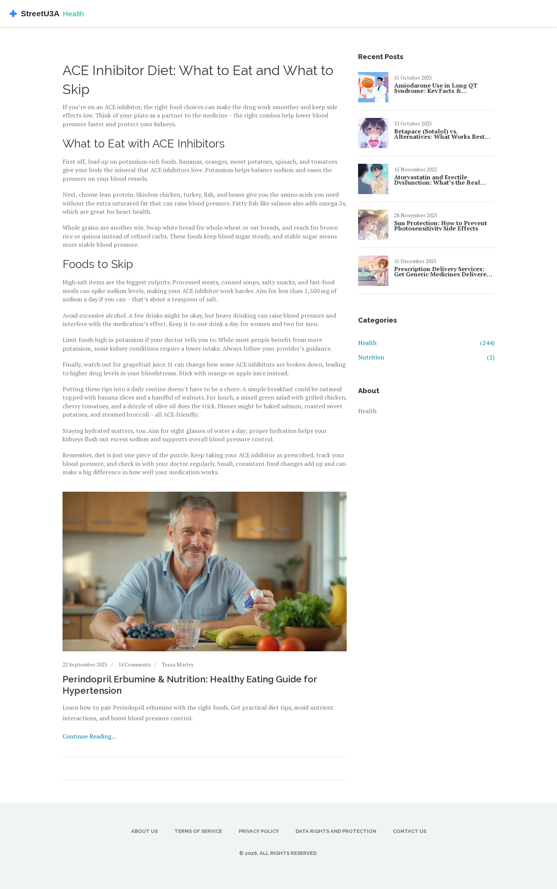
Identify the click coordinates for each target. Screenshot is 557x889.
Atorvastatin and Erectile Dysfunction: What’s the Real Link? (437, 179)
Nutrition (426, 357)
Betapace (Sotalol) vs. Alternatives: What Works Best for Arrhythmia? (439, 134)
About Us (144, 831)
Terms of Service (198, 831)
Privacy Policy (259, 831)
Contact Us (409, 831)
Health (426, 343)
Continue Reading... (89, 736)
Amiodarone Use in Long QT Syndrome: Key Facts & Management (435, 88)
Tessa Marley (178, 664)
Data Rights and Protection (336, 831)
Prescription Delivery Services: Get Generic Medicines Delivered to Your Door (442, 271)
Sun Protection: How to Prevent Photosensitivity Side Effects (440, 225)
